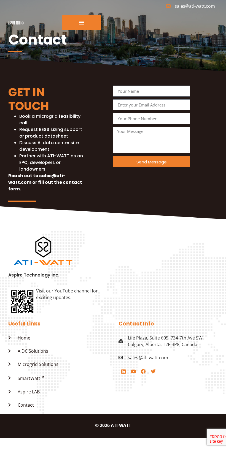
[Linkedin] (123, 371)
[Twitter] (153, 371)
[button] (81, 22)
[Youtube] (133, 371)
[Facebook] (143, 371)
